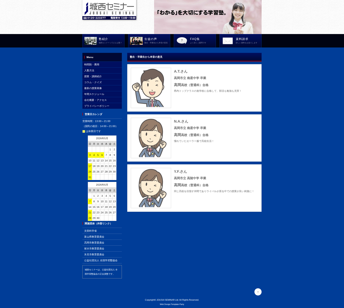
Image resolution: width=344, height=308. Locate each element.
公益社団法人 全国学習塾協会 (101, 260)
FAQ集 (198, 40)
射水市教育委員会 (94, 248)
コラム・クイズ (93, 82)
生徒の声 (156, 40)
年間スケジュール (94, 94)
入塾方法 (89, 70)
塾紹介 (110, 40)
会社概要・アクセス (95, 100)
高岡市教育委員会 (94, 242)
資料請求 (246, 40)
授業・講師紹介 (93, 76)
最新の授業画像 (93, 88)
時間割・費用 (91, 64)
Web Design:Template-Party (172, 304)
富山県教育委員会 (94, 236)
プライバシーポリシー (96, 105)
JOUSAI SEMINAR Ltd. (168, 300)
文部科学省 (90, 230)
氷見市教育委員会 (94, 254)
